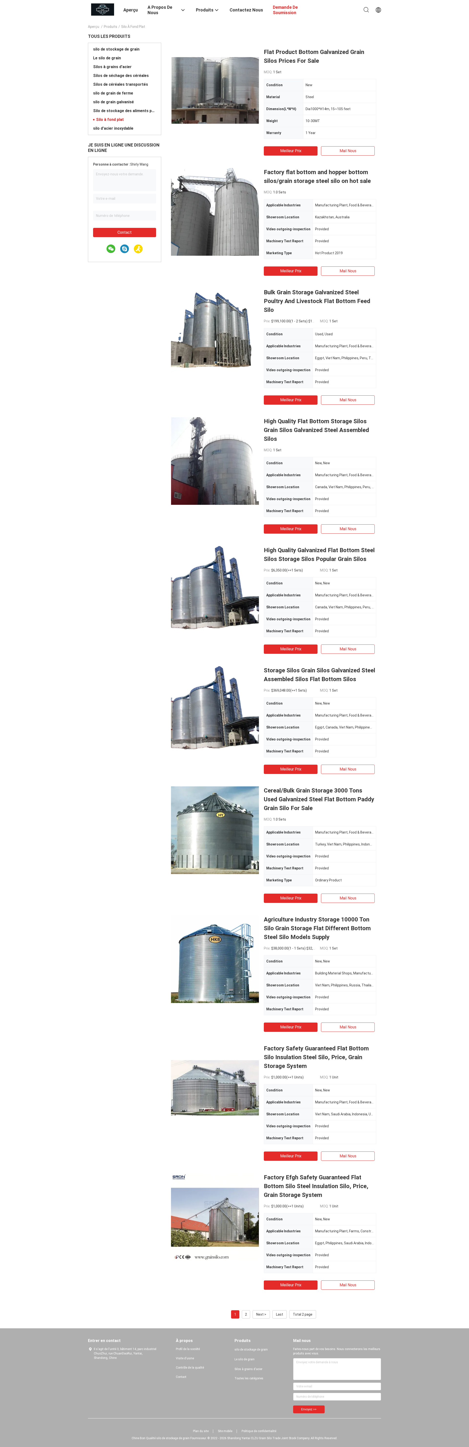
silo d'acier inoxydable (113, 128)
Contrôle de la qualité (190, 1367)
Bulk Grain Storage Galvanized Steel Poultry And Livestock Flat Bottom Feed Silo (317, 301)
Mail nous (348, 150)
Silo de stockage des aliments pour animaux (124, 110)
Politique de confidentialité (259, 1431)
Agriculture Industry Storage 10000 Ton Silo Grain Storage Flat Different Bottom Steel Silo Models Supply (317, 928)
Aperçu (93, 27)
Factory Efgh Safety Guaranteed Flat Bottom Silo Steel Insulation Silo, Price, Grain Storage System (316, 1186)
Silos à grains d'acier (112, 66)
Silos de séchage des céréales (121, 75)
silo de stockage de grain (116, 49)
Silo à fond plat (110, 119)
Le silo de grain (107, 58)
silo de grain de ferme (113, 93)
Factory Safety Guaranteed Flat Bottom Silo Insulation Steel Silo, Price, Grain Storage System (316, 1057)
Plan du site (201, 1431)
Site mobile (225, 1431)
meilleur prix (290, 150)
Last (279, 1314)
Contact (124, 232)
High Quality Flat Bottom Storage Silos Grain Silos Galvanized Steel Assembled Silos (316, 430)
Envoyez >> (309, 1409)
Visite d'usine (185, 1358)
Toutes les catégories (248, 1378)
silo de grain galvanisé (113, 102)
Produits (110, 27)
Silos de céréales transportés (120, 84)
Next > (261, 1314)
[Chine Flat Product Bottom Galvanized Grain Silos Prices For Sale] (215, 92)
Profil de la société (188, 1349)
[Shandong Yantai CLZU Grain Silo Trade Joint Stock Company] (102, 9)
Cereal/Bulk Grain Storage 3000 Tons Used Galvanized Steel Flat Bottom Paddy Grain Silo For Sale (319, 799)
